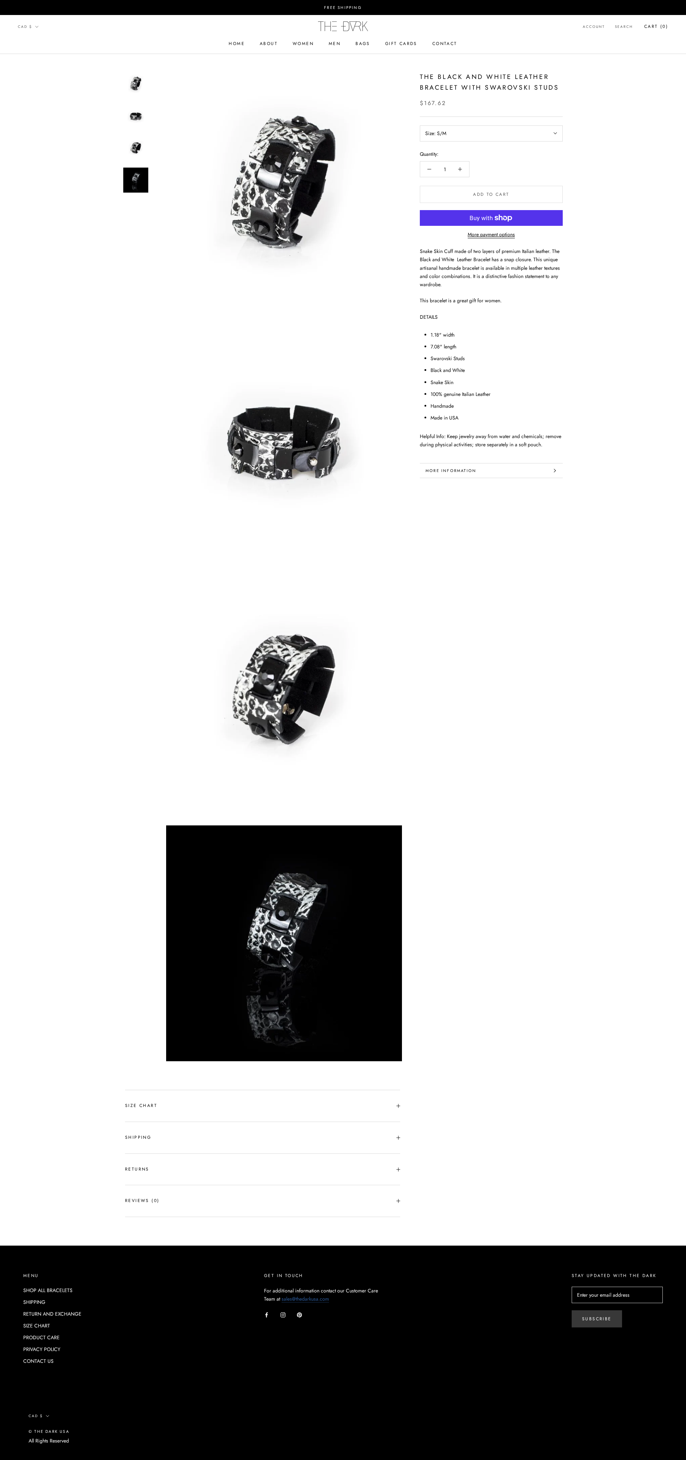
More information (451, 470)
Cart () (656, 26)
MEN (334, 43)
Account (594, 26)
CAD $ (25, 26)
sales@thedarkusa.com (305, 1298)
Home (237, 43)
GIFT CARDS (401, 43)
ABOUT (269, 43)
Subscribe (597, 1319)
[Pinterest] (299, 1314)
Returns (137, 1169)
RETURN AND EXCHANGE (52, 1313)
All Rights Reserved (49, 1440)
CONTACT (444, 43)
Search (624, 26)
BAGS (363, 43)
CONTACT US (38, 1361)
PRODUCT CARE (41, 1337)
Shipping (138, 1137)
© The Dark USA (49, 1431)
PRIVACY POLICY (41, 1349)
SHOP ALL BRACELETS (48, 1290)
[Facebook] (266, 1314)
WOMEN (303, 43)
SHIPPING (34, 1302)
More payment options (491, 234)
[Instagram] (282, 1314)
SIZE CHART (141, 1105)
